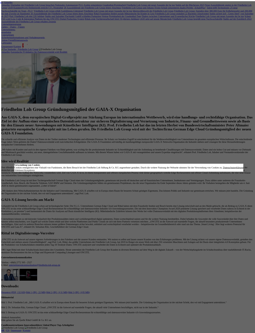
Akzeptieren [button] (29, 170)
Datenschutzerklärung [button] (233, 167)
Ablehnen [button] (18, 170)
